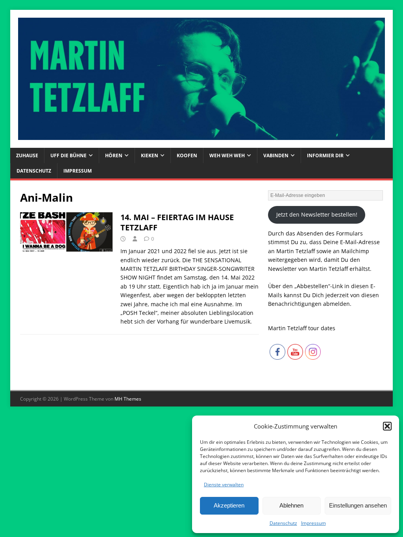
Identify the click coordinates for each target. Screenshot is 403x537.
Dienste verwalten (224, 484)
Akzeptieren (229, 505)
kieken (149, 155)
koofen (187, 155)
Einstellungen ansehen (358, 505)
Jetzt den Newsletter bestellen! (316, 214)
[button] (387, 426)
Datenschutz (283, 523)
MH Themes (128, 398)
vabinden (275, 155)
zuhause (27, 155)
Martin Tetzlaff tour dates (301, 328)
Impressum (313, 523)
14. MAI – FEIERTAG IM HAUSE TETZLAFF (177, 222)
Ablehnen (291, 505)
